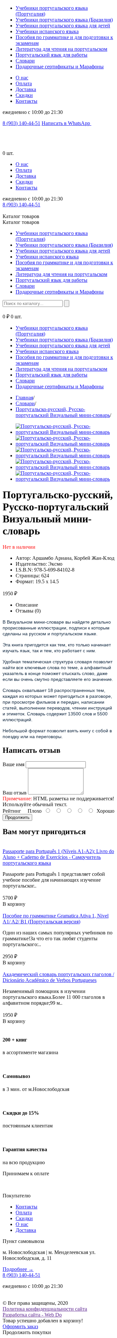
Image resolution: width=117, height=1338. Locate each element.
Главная (24, 397)
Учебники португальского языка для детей (63, 25)
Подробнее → (18, 1269)
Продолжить (17, 817)
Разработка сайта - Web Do (32, 1314)
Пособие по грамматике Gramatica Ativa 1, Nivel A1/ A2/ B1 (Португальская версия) (56, 918)
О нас (22, 77)
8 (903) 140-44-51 (21, 123)
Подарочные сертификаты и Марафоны (60, 66)
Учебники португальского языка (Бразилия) (64, 19)
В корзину (14, 904)
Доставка (26, 89)
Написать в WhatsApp (66, 123)
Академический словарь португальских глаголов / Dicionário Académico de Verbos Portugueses (58, 977)
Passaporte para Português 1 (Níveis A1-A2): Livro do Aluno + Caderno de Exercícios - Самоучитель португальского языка (58, 857)
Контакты (26, 101)
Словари (25, 60)
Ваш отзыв (15, 792)
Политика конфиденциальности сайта (45, 1309)
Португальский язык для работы (51, 55)
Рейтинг (12, 811)
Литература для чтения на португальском (61, 49)
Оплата (24, 83)
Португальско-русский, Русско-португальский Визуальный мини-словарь (63, 412)
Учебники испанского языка (47, 31)
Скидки (24, 95)
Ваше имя (13, 764)
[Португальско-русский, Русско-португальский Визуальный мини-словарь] (65, 432)
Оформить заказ (20, 1326)
